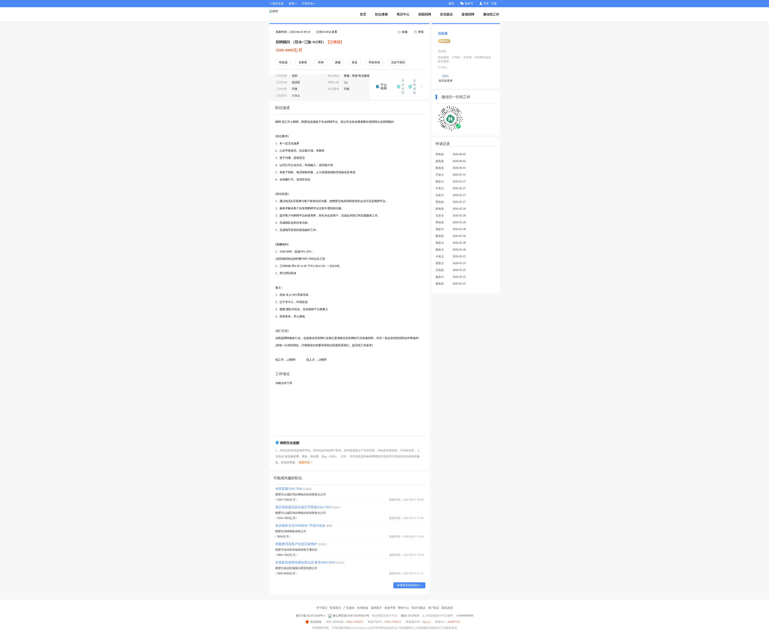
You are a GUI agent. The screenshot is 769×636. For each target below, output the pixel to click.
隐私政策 (447, 607)
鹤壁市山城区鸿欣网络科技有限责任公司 (300, 494)
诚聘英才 (376, 607)
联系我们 (335, 607)
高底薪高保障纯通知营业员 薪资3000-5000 (309, 562)
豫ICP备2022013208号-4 (310, 615)
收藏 (404, 31)
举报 (420, 31)
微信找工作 (491, 14)
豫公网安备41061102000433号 (351, 615)
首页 (363, 14)
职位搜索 (381, 14)
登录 (486, 3)
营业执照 (315, 621)
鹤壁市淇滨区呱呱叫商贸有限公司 (296, 568)
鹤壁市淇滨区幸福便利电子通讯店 (296, 549)
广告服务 (349, 607)
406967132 (453, 621)
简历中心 (403, 14)
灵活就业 (446, 14)
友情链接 (362, 607)
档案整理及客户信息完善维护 (301, 544)
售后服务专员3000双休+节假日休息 (303, 525)
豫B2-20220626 (410, 615)
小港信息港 (277, 3)
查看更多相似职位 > (409, 585)
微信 (451, 3)
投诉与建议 (419, 607)
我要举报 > (305, 462)
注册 (494, 3)
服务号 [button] (469, 3)
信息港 (443, 33)
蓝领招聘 (468, 14)
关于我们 (321, 607)
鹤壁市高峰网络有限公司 (290, 531)
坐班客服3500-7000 (293, 488)
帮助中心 (403, 607)
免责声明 (390, 607)
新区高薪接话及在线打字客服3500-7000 (307, 507)
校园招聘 (424, 14)
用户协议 (433, 607)
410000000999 (464, 615)
